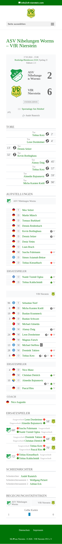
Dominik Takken (30, 350)
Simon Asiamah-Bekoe (33, 257)
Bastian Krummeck (32, 313)
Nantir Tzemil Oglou (32, 277)
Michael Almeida (30, 324)
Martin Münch (29, 215)
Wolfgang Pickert (38, 480)
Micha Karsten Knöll (34, 183)
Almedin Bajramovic (34, 176)
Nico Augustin (18, 402)
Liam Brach (28, 247)
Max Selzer (28, 210)
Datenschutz (24, 530)
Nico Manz (28, 370)
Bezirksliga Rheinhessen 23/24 (26, 60)
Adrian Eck (35, 484)
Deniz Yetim (28, 241)
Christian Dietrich (31, 375)
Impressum (38, 530)
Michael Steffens (30, 345)
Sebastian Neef (29, 303)
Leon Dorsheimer (36, 142)
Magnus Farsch (30, 340)
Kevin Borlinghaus (27, 155)
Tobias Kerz (38, 135)
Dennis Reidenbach (32, 225)
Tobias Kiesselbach (32, 262)
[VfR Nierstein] (31, 91)
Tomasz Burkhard (31, 220)
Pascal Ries (28, 388)
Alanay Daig (38, 162)
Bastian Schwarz (30, 318)
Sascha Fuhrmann (31, 252)
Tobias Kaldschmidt (32, 282)
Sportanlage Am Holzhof (33, 109)
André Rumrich (29, 476)
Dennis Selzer (24, 149)
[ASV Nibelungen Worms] (31, 75)
